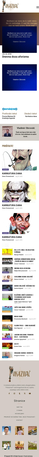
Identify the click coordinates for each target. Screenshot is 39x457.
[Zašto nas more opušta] (7, 309)
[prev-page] (3, 245)
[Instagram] (14, 393)
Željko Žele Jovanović (20, 270)
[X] (25, 393)
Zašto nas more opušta (22, 307)
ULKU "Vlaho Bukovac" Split (23, 302)
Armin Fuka (18, 346)
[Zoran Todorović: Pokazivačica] (32, 430)
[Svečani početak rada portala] (19, 445)
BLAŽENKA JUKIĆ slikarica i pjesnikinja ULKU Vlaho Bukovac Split (23, 297)
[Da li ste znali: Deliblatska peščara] (7, 252)
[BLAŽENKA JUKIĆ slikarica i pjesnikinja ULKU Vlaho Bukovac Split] (7, 297)
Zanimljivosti (6, 254)
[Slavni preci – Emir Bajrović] (7, 327)
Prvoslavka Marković (20, 319)
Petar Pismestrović (8, 176)
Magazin (5, 357)
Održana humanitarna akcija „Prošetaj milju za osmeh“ (24, 260)
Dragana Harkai (19, 355)
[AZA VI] (7, 346)
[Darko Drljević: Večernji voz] (7, 288)
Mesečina (5, 299)
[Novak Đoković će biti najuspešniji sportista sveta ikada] (6, 430)
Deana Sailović (19, 279)
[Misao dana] (7, 318)
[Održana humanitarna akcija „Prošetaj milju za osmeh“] (7, 261)
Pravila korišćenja (28, 456)
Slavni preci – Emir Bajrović (24, 325)
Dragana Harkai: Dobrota (23, 353)
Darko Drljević (18, 288)
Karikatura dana (31, 116)
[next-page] (7, 245)
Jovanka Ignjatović (20, 339)
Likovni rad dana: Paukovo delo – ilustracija (23, 335)
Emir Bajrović (18, 328)
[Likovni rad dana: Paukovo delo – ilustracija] (7, 337)
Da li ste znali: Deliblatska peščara (24, 251)
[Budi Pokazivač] (6, 445)
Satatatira (5, 169)
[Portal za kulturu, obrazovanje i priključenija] (10, 6)
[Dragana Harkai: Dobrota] (7, 355)
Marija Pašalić (19, 254)
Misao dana (18, 316)
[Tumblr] (19, 393)
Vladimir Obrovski (26, 128)
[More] (27, 103)
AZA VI (16, 344)
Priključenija (6, 263)
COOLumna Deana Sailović (23, 276)
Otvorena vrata (7, 339)
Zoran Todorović (19, 263)
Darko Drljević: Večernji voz (24, 286)
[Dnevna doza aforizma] (7, 270)
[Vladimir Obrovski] (7, 132)
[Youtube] (30, 393)
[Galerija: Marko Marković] (32, 445)
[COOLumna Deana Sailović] (7, 279)
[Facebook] (9, 393)
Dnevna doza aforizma (22, 268)
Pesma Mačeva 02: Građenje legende (9, 117)
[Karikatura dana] (19, 159)
